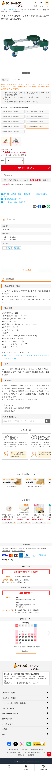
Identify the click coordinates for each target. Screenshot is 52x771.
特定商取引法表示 (37, 750)
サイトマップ (13, 750)
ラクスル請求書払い (18, 551)
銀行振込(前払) (42, 548)
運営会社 (21, 755)
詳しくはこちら (7, 582)
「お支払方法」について (12, 199)
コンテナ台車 (7, 248)
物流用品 (17, 248)
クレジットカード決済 (9, 548)
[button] (43, 767)
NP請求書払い (31, 548)
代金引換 (22, 548)
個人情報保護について (14, 752)
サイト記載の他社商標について (35, 752)
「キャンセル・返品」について (14, 202)
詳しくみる (8, 522)
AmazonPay (6, 551)
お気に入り (9, 175)
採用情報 (31, 755)
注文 (49, 753)
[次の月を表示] (48, 633)
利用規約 (24, 750)
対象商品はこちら (26, 651)
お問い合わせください (22, 580)
